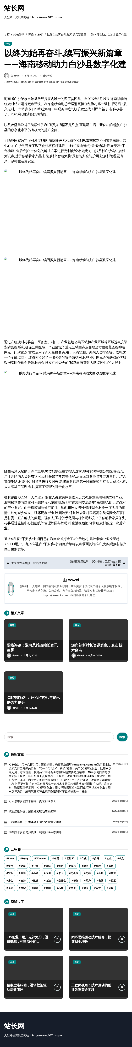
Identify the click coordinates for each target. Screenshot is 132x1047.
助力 (10, 81)
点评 (12, 914)
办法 (48, 865)
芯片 (60, 887)
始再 (24, 81)
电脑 (100, 880)
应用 (48, 873)
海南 (52, 81)
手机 (100, 873)
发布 (73, 865)
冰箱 (23, 865)
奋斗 (17, 81)
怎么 (60, 873)
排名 (10, 880)
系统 (10, 887)
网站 (23, 887)
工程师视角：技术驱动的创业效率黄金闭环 (35, 822)
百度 (113, 880)
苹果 (73, 887)
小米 (35, 873)
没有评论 (47, 75)
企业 (109, 858)
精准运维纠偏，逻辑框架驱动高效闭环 (32, 811)
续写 (76, 81)
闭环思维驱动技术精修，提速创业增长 (32, 801)
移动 (69, 81)
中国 (56, 858)
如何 (111, 865)
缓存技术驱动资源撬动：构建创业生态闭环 (35, 832)
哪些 (86, 865)
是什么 (62, 880)
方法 (48, 880)
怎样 (88, 873)
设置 (98, 887)
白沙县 (60, 81)
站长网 (14, 8)
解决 (86, 887)
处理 (98, 865)
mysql (25, 858)
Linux (11, 858)
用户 (88, 880)
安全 (10, 873)
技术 (113, 873)
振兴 (31, 81)
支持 (23, 880)
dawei (73, 579)
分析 (35, 865)
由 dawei (15, 75)
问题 (111, 887)
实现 (23, 873)
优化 (121, 858)
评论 (8, 43)
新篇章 (39, 81)
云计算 (70, 858)
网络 (35, 887)
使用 (10, 865)
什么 (84, 858)
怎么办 (74, 873)
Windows (41, 858)
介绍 (96, 858)
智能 (75, 880)
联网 (48, 887)
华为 (60, 865)
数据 (35, 880)
